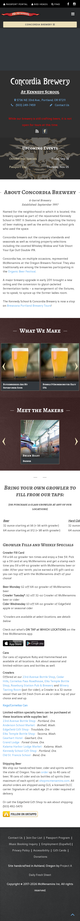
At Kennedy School (40, 92)
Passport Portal (16, 4)
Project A (66, 865)
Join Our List (34, 837)
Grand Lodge (11, 742)
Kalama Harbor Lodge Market (22, 746)
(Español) (65, 844)
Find (57, 4)
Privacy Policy (21, 850)
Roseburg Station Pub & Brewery (32, 685)
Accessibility (41, 850)
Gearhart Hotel (13, 738)
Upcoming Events (40, 148)
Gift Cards (59, 850)
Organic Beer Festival (22, 271)
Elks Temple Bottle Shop (19, 733)
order (44, 772)
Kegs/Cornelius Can (15, 705)
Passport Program (58, 837)
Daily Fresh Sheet (40, 875)
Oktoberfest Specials (23, 158)
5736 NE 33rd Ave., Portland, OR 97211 (41, 100)
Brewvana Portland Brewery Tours (29, 305)
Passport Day (18, 167)
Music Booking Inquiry (23, 844)
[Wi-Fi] (37, 131)
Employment (49, 844)
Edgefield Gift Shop (16, 729)
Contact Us (61, 105)
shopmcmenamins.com (54, 780)
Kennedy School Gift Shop (20, 750)
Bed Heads (40, 4)
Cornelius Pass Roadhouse (26, 681)
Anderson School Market (19, 725)
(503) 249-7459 (25, 105)
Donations (40, 856)
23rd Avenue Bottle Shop (39, 677)
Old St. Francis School (17, 755)
